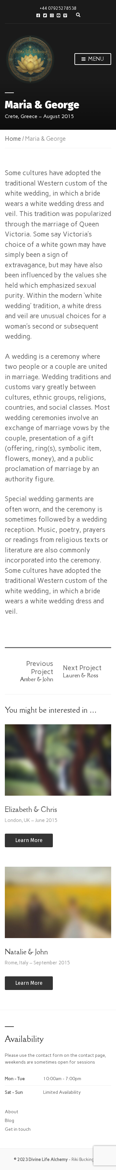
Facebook (38, 15)
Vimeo (65, 15)
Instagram (52, 15)
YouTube (58, 15)
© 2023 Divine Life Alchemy (41, 1159)
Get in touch (18, 1129)
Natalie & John (26, 951)
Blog (9, 1120)
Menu (95, 59)
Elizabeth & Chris (31, 809)
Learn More (29, 840)
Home (13, 138)
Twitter (45, 15)
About (11, 1112)
